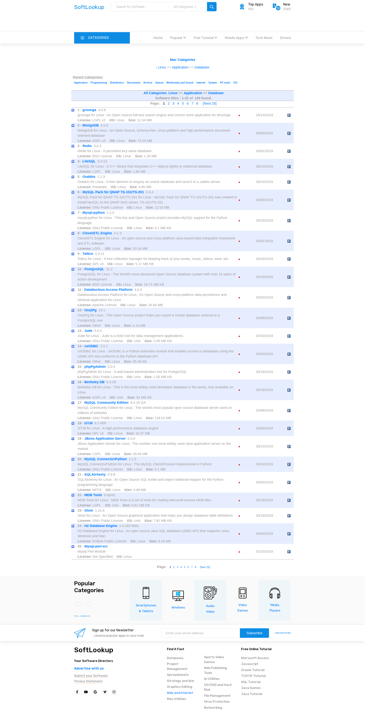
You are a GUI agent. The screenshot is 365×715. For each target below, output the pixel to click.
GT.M (88, 423)
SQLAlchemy (95, 474)
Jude (88, 331)
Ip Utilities (212, 679)
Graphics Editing (179, 687)
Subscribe (254, 633)
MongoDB (91, 125)
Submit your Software (91, 676)
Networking (213, 707)
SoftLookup (93, 650)
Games (159, 82)
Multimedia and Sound (180, 82)
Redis (87, 146)
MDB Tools (93, 495)
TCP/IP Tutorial (253, 676)
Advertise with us (89, 668)
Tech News (263, 38)
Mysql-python (94, 212)
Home (158, 38)
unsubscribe (283, 633)
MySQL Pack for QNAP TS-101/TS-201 (113, 192)
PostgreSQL (94, 269)
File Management (217, 696)
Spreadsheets (178, 675)
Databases (175, 658)
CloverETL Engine (97, 233)
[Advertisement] (182, 21)
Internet (200, 82)
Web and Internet (180, 693)
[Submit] (212, 6)
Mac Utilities (176, 699)
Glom (88, 510)
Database (202, 67)
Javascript (249, 664)
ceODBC (91, 346)
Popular (176, 38)
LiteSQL (89, 161)
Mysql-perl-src (96, 546)
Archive (147, 82)
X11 (235, 82)
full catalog (82, 616)
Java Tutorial (251, 694)
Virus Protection (217, 701)
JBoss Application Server (105, 438)
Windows (178, 607)
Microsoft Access (255, 658)
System (212, 82)
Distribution (117, 82)
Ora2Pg (90, 310)
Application (180, 67)
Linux (162, 67)
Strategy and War (180, 681)
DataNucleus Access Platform (108, 290)
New (286, 4)
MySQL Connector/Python (105, 459)
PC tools (225, 82)
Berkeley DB (94, 382)
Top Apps (255, 4)
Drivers (285, 38)
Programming (99, 82)
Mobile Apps (234, 38)
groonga (89, 110)
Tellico (88, 254)
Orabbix (89, 177)
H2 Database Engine (100, 526)
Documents (133, 82)
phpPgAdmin (95, 367)
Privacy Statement (88, 681)
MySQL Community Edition (106, 402)
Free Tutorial (203, 38)
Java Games (251, 688)
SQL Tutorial (250, 682)
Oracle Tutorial (252, 670)
